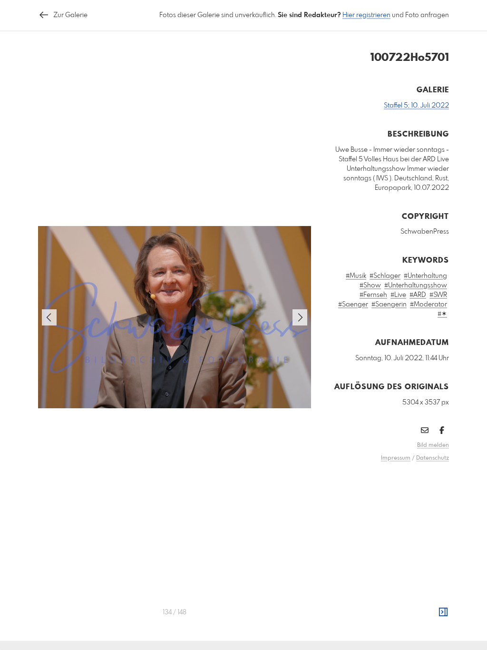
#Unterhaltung (425, 276)
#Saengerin (389, 304)
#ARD (417, 295)
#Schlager (385, 276)
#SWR (438, 295)
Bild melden (433, 445)
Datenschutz (432, 458)
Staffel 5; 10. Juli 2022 (416, 105)
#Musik (356, 276)
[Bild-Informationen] (443, 612)
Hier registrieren (366, 15)
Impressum (395, 458)
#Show (370, 285)
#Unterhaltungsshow (415, 285)
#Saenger (353, 304)
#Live (398, 295)
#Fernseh (373, 295)
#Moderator (428, 304)
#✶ (442, 314)
